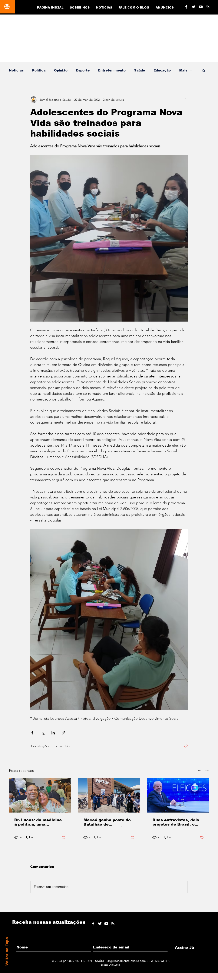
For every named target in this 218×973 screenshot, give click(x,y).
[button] (204, 70)
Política (39, 70)
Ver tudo (203, 770)
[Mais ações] (185, 99)
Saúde (139, 70)
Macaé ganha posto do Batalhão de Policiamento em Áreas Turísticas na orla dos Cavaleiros (107, 822)
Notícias (16, 70)
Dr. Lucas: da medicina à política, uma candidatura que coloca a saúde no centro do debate (39, 822)
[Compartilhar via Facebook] (32, 733)
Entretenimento (112, 70)
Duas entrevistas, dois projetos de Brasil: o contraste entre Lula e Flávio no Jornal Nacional (175, 822)
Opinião (60, 70)
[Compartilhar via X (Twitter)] (43, 733)
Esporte (83, 70)
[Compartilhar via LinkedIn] (53, 733)
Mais (183, 70)
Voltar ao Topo (7, 951)
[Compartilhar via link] (64, 733)
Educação (162, 70)
